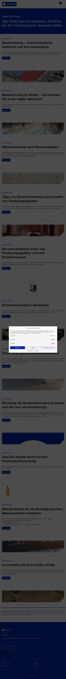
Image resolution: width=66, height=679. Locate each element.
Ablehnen (33, 347)
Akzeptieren (17, 347)
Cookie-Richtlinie (30, 350)
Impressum (37, 350)
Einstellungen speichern (48, 347)
